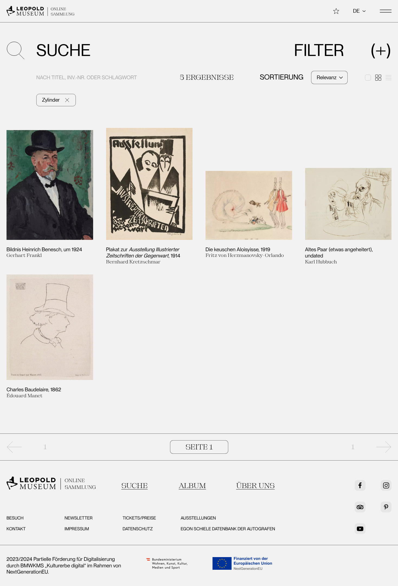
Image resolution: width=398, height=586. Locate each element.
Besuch (15, 518)
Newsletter (78, 518)
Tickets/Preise (139, 518)
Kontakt (16, 528)
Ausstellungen (198, 518)
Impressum (76, 528)
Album (192, 485)
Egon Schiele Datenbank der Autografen (228, 528)
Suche (134, 485)
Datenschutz (138, 528)
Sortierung (282, 77)
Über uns (255, 485)
